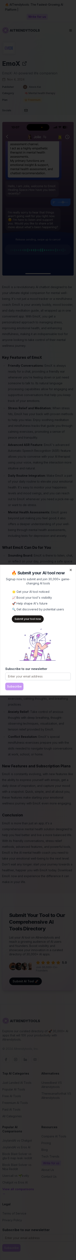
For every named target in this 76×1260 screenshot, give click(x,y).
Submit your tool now (28, 618)
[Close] (70, 570)
